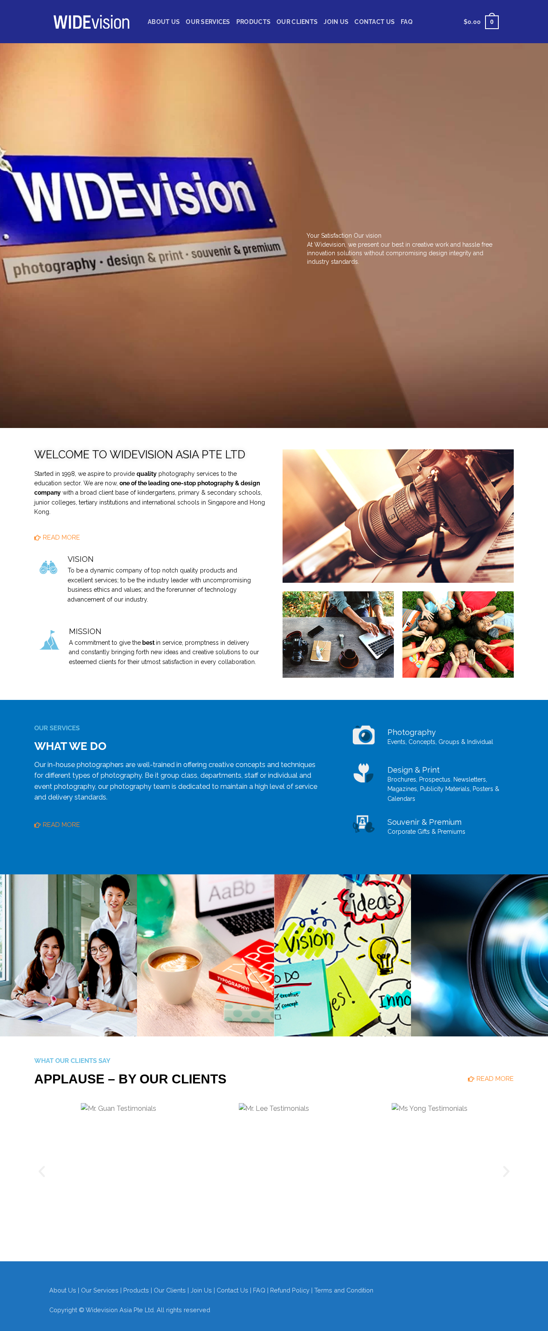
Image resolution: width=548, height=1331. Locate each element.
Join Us (336, 21)
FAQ (407, 21)
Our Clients (297, 21)
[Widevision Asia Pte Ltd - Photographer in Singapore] (92, 21)
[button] (41, 1171)
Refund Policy (290, 1290)
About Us (164, 21)
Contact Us (374, 21)
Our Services (208, 21)
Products (253, 21)
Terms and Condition (343, 1290)
